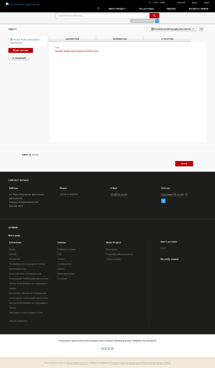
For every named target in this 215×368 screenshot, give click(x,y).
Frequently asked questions (119, 254)
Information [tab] (119, 39)
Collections (146, 8)
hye (156, 3)
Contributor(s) (64, 264)
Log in (163, 247)
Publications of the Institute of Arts (26, 312)
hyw (162, 3)
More (184, 163)
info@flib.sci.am (119, 194)
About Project (117, 8)
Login (206, 2)
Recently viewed (198, 8)
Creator (61, 259)
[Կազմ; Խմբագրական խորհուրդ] (27, 41)
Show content (21, 50)
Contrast (181, 2)
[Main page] (98, 8)
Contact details (113, 259)
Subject (60, 268)
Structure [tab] (167, 39)
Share (194, 2)
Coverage (62, 278)
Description (111, 249)
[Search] (154, 15)
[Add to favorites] (201, 29)
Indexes (171, 8)
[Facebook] (163, 200)
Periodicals (14, 259)
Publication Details (66, 249)
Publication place (65, 273)
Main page (14, 235)
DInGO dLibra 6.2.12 (77, 362)
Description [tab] (72, 39)
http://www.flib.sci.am (172, 194)
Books (12, 249)
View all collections (18, 320)
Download (20, 58)
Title (59, 254)
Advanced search (142, 20)
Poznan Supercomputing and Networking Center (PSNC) (141, 362)
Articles (12, 254)
